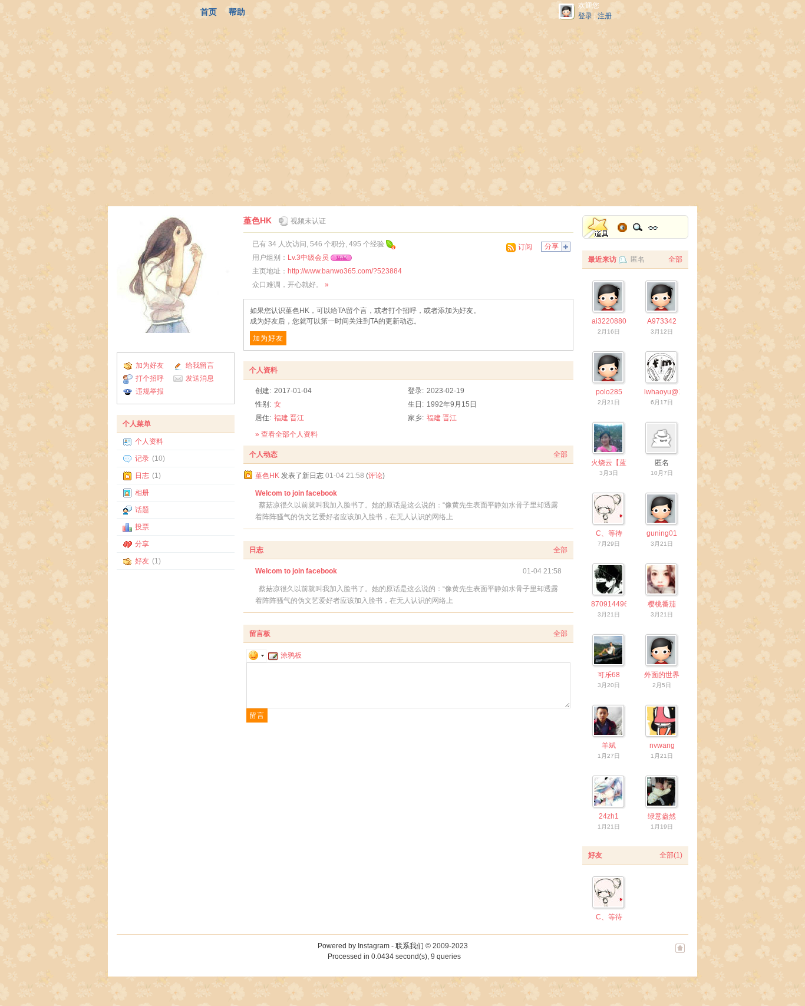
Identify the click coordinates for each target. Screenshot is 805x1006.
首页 (208, 12)
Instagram (374, 946)
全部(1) (670, 855)
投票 (142, 527)
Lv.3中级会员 (308, 257)
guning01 (661, 533)
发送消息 (200, 378)
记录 (142, 458)
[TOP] (680, 954)
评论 (375, 475)
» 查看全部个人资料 (286, 434)
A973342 (662, 321)
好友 (142, 561)
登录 (585, 16)
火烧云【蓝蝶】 (616, 463)
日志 (142, 475)
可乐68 (609, 675)
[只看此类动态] (248, 475)
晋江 (297, 418)
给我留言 (200, 365)
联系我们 (409, 946)
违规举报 (150, 391)
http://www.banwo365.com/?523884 (345, 271)
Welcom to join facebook (296, 493)
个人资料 (149, 441)
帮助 (237, 12)
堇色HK (257, 220)
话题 (142, 510)
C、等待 (609, 533)
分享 (142, 544)
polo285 (609, 392)
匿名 (638, 259)
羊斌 (609, 745)
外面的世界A (664, 675)
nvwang (662, 745)
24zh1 (609, 816)
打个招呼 (150, 378)
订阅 (525, 247)
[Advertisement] (402, 111)
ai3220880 (609, 321)
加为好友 (150, 365)
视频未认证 (308, 221)
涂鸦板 (291, 655)
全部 (560, 454)
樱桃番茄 (662, 604)
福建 (281, 418)
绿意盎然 (662, 816)
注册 (605, 16)
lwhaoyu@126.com (675, 392)
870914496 (609, 604)
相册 (142, 493)
